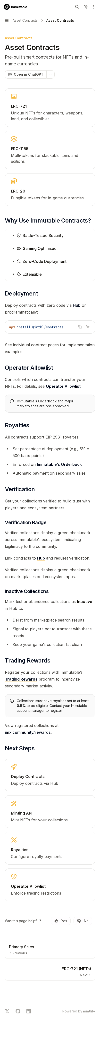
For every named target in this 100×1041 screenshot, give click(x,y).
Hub (77, 305)
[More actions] (93, 6)
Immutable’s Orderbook (37, 401)
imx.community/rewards (28, 732)
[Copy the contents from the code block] (80, 327)
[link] (50, 107)
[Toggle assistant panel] (86, 7)
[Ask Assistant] (88, 327)
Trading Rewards (21, 679)
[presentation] (50, 327)
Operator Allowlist (63, 386)
